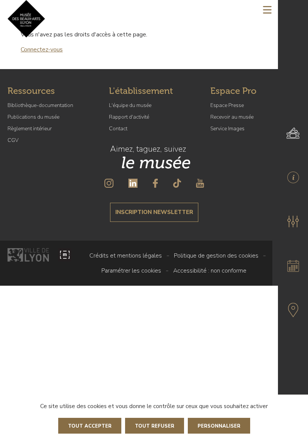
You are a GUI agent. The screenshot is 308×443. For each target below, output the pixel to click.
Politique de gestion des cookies (216, 256)
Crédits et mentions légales (125, 256)
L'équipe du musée (130, 105)
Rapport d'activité (129, 117)
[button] (293, 221)
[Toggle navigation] (267, 9)
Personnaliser (219, 426)
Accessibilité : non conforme (209, 271)
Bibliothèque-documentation (40, 105)
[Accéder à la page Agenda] (293, 266)
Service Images (227, 128)
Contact (118, 128)
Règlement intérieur (30, 128)
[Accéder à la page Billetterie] (293, 133)
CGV (13, 140)
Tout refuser (154, 426)
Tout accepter (90, 426)
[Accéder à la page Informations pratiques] (293, 177)
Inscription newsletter (154, 212)
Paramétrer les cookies (131, 271)
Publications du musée (33, 117)
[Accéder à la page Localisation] (293, 310)
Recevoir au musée (232, 117)
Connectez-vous (42, 49)
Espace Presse (227, 105)
